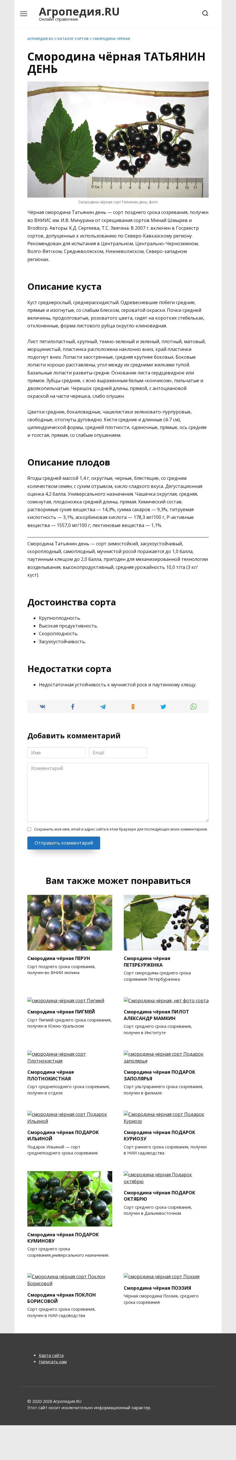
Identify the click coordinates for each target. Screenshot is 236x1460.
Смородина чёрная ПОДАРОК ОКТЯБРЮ (159, 1195)
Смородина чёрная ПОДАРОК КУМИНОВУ (63, 1237)
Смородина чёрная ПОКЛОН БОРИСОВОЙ (61, 1297)
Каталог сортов (73, 38)
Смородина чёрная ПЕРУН (58, 958)
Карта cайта (51, 1355)
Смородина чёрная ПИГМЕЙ (61, 1012)
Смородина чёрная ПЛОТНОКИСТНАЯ (50, 1075)
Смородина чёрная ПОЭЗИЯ (157, 1288)
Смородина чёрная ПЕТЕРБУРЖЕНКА (147, 961)
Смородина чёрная (111, 38)
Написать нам (53, 1361)
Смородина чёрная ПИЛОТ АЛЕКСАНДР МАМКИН (156, 1015)
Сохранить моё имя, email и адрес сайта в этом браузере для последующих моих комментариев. (121, 829)
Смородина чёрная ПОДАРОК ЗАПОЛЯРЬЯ (159, 1075)
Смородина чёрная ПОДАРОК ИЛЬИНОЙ (63, 1135)
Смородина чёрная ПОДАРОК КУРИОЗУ (159, 1135)
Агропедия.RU (79, 11)
